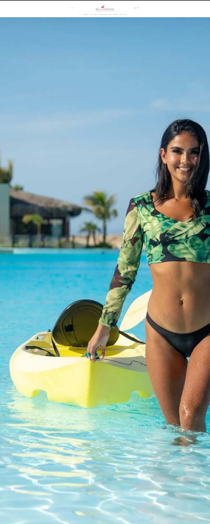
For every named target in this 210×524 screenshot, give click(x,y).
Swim (91, 14)
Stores (125, 14)
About (109, 14)
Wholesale (115, 14)
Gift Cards (101, 14)
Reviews (105, 14)
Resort (95, 14)
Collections (86, 14)
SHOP (105, 280)
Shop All (121, 14)
